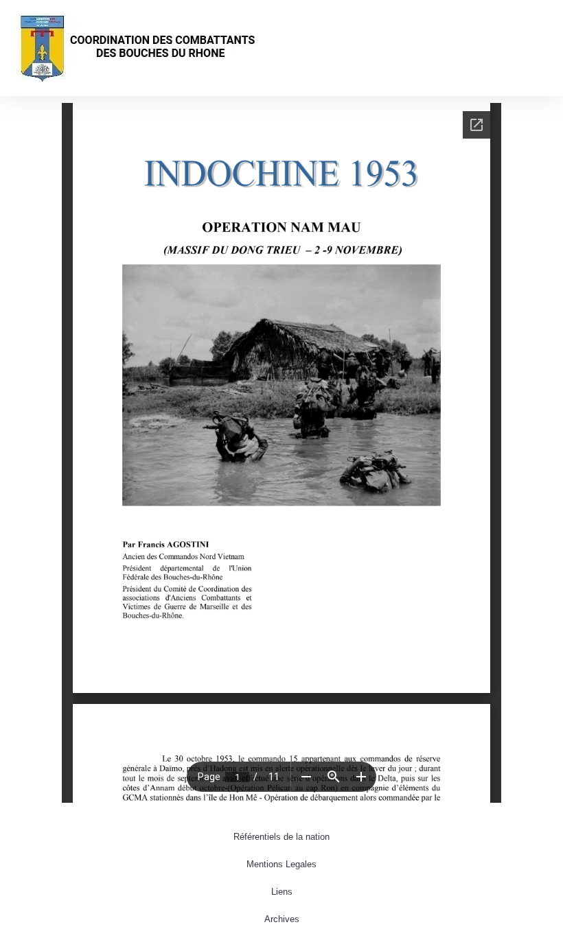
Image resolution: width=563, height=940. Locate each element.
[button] (539, 48)
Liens (281, 891)
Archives (281, 919)
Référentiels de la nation (281, 837)
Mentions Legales (281, 864)
